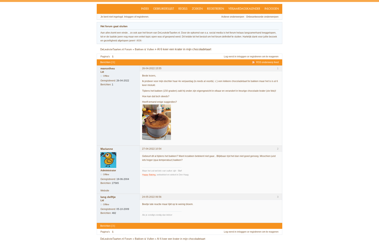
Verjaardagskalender (244, 8)
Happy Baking (149, 174)
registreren (256, 56)
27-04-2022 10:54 (151, 148)
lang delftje (108, 196)
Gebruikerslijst (163, 8)
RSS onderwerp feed (267, 62)
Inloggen (272, 8)
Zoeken (197, 8)
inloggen (242, 56)
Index (145, 8)
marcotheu (107, 68)
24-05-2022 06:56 (151, 197)
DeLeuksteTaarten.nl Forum (116, 49)
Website (104, 190)
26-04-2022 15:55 (151, 68)
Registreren (215, 8)
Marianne (106, 148)
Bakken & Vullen (144, 49)
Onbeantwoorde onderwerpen (262, 16)
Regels (183, 8)
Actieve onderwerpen (232, 16)
